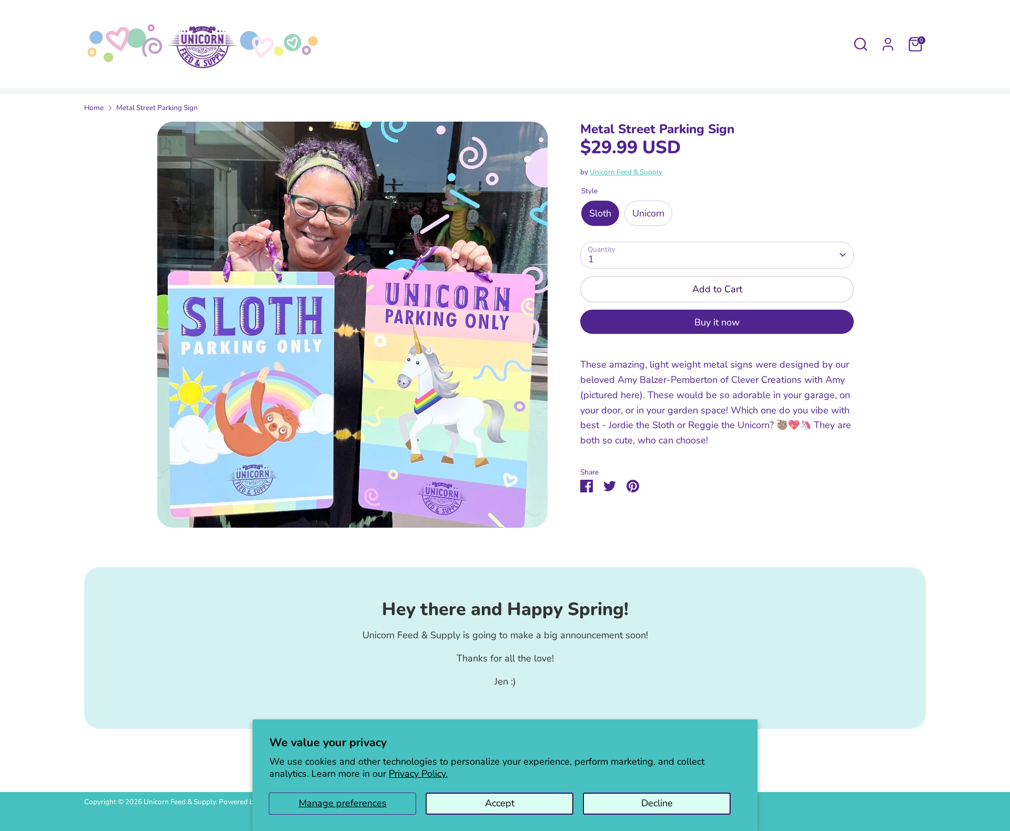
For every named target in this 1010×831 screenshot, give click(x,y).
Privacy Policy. (418, 773)
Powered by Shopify (251, 802)
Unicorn (648, 212)
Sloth (600, 212)
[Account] (887, 44)
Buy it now (717, 322)
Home (94, 108)
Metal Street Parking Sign (157, 108)
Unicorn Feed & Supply (626, 171)
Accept (499, 803)
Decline (657, 803)
